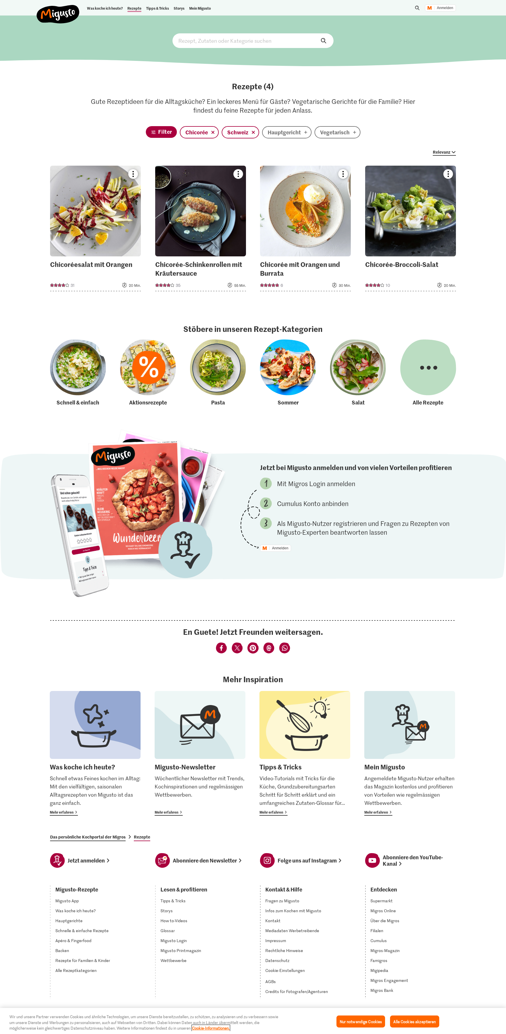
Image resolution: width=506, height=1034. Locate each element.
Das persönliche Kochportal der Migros (88, 837)
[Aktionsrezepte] (148, 373)
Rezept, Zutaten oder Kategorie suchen (253, 40)
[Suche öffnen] (417, 8)
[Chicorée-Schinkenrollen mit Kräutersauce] (200, 230)
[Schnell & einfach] (78, 373)
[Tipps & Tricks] (304, 753)
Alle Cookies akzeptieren (414, 1021)
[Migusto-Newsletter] (200, 753)
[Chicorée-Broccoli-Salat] (410, 230)
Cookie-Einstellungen (285, 970)
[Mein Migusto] (409, 753)
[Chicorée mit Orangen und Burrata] (305, 230)
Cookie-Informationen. (211, 1028)
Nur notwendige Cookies (361, 1021)
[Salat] (358, 373)
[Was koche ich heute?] (95, 753)
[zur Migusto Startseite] (58, 9)
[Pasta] (218, 373)
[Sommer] (288, 373)
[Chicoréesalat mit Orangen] (95, 230)
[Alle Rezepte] (428, 373)
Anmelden (445, 8)
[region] (253, 1021)
